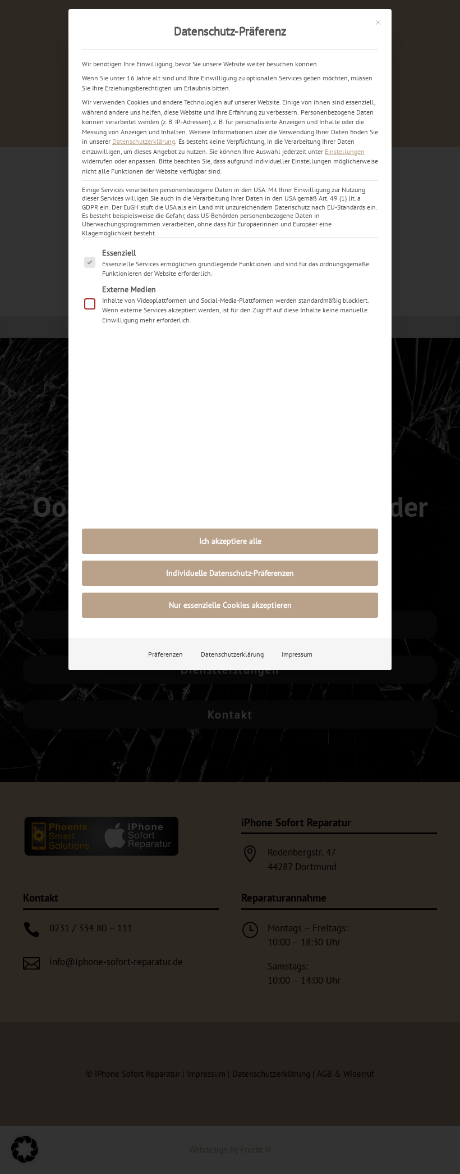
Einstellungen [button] (345, 151)
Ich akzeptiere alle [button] (230, 541)
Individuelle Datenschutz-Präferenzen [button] (230, 573)
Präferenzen (165, 654)
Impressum (297, 654)
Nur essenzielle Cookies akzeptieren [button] (230, 605)
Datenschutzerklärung (143, 141)
